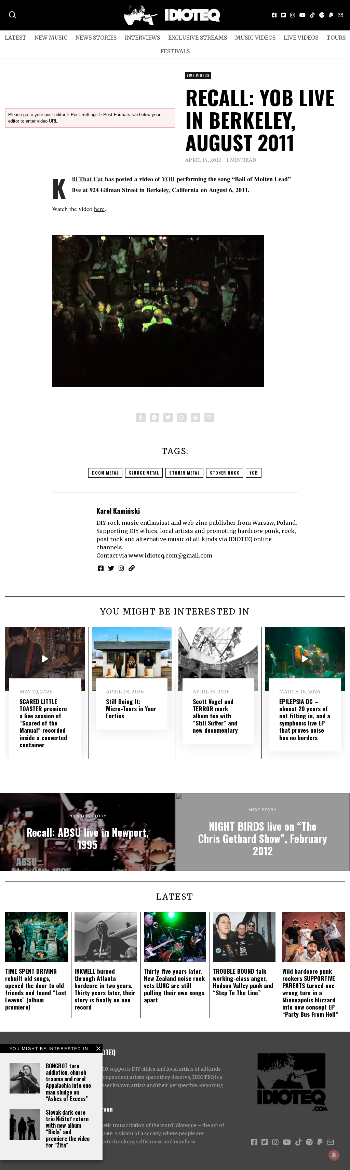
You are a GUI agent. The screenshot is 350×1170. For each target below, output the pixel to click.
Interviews (142, 37)
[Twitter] (283, 15)
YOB (168, 178)
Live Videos (301, 37)
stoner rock (224, 473)
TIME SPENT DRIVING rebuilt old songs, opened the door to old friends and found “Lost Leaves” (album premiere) (35, 989)
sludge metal (144, 473)
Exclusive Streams (197, 37)
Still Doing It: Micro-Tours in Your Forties (131, 708)
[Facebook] (274, 15)
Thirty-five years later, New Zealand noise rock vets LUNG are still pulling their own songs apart (174, 985)
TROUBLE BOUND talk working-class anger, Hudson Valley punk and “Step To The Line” (243, 982)
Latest (15, 37)
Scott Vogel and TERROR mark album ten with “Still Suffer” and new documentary (215, 715)
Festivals (175, 51)
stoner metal (184, 473)
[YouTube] (302, 15)
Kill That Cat (87, 178)
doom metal (105, 473)
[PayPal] (331, 15)
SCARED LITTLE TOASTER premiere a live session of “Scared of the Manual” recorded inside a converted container (43, 723)
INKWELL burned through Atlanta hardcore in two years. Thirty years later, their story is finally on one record (105, 989)
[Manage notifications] (333, 1155)
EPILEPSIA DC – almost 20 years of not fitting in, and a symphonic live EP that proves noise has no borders (304, 719)
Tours (336, 37)
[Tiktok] (312, 15)
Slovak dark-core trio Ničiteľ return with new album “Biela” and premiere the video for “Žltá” (68, 1128)
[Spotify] (322, 15)
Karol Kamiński (118, 510)
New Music (51, 37)
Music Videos (255, 37)
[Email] (340, 15)
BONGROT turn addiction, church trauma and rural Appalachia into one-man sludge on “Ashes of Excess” (69, 1082)
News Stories (96, 37)
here (99, 209)
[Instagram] (292, 15)
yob (254, 473)
